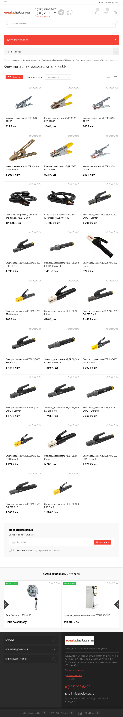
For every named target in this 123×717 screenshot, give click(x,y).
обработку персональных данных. (44, 550)
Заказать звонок (42, 16)
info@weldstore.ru (83, 693)
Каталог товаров (17, 39)
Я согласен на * (37, 550)
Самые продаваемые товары (61, 574)
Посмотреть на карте (75, 670)
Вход (101, 2)
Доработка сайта (73, 675)
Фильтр (16, 77)
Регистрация (112, 2)
